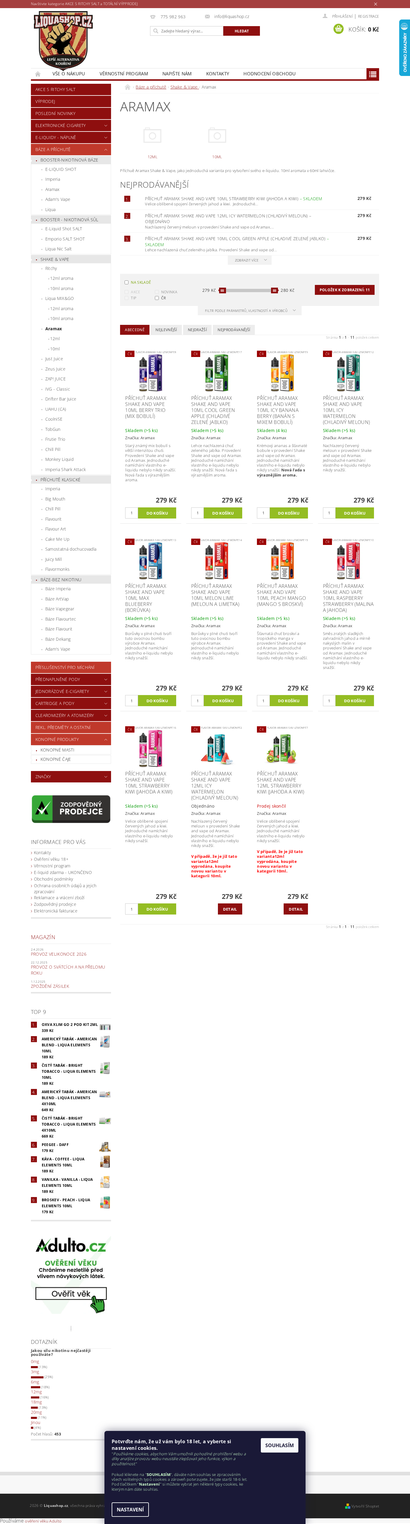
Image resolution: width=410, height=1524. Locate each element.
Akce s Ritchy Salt (55, 89)
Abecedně (135, 329)
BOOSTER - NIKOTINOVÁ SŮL (69, 219)
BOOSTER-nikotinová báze (69, 160)
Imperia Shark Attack (65, 469)
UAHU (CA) (55, 409)
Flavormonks (57, 569)
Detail (230, 909)
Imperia (52, 179)
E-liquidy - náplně (55, 137)
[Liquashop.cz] (63, 41)
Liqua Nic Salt (58, 249)
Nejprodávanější (234, 329)
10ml (55, 349)
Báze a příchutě (53, 149)
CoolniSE (54, 419)
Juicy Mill (53, 559)
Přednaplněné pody (57, 679)
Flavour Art (55, 529)
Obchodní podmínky (53, 879)
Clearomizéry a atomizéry (64, 715)
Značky (43, 776)
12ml (55, 338)
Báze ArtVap (57, 599)
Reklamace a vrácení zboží (59, 897)
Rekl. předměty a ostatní (63, 727)
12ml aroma (61, 278)
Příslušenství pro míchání (65, 667)
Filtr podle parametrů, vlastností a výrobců (246, 310)
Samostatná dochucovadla (70, 549)
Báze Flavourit (58, 629)
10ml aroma (61, 288)
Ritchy (51, 268)
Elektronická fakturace (55, 911)
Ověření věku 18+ (51, 859)
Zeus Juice (55, 369)
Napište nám (177, 74)
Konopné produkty (57, 739)
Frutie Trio (55, 439)
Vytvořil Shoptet (365, 1506)
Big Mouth (55, 499)
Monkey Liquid (59, 459)
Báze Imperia (58, 588)
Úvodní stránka (38, 73)
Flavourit (53, 519)
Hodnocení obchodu (269, 74)
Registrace (368, 16)
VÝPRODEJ (45, 101)
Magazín (43, 937)
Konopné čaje (56, 759)
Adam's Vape (58, 199)
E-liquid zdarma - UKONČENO (63, 872)
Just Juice (54, 358)
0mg (35, 1361)
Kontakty (217, 74)
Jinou (36, 1422)
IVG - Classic (57, 389)
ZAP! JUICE (55, 379)
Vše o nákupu (69, 74)
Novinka (169, 292)
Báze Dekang (58, 639)
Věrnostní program (124, 74)
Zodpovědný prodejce (55, 904)
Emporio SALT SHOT (65, 239)
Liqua (50, 209)
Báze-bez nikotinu (61, 579)
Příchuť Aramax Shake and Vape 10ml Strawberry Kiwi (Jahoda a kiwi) (233, 198)
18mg (36, 1402)
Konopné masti (57, 750)
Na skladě (141, 282)
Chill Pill (52, 449)
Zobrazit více (247, 260)
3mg (35, 1371)
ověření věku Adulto (43, 1521)
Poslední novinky (55, 113)
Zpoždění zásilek (50, 986)
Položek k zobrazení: (345, 289)
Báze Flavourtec (60, 619)
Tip (133, 298)
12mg (36, 1392)
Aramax (52, 189)
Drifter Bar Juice (60, 399)
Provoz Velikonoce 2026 (58, 954)
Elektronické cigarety (60, 125)
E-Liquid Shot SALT (63, 228)
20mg (36, 1412)
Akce (135, 292)
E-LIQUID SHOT (60, 169)
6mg (35, 1382)
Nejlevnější (166, 329)
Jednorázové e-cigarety (62, 691)
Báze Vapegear (59, 609)
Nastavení (130, 1509)
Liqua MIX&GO (59, 298)
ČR (163, 298)
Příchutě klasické (60, 479)
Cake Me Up (57, 539)
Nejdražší (197, 329)
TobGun (53, 429)
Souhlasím (279, 1445)
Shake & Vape (55, 259)
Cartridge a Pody (54, 703)
